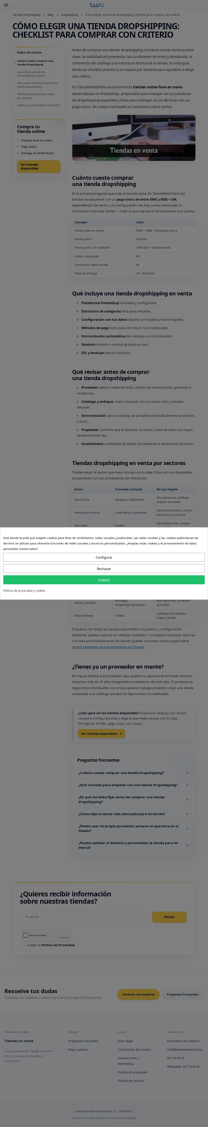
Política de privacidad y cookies (24, 591)
